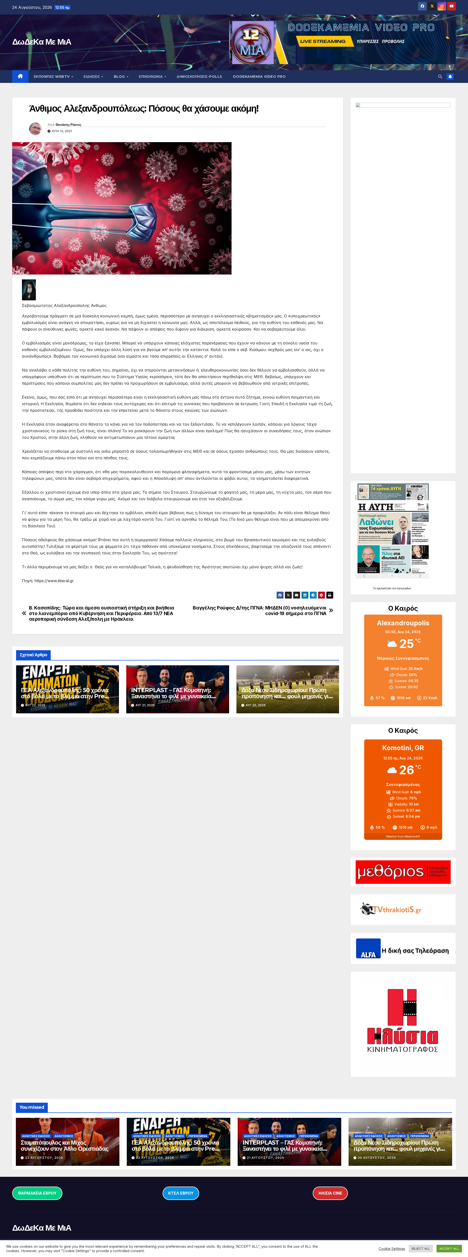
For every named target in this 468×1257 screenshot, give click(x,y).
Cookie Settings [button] (392, 1249)
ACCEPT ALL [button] (449, 1248)
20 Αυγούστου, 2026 (377, 1157)
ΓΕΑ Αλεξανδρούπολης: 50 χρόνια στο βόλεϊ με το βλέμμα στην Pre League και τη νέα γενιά (64, 696)
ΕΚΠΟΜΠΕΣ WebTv (52, 76)
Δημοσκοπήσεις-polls (199, 76)
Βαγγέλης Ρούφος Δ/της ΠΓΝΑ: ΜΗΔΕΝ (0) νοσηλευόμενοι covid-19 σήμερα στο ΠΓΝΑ (259, 610)
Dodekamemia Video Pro (259, 76)
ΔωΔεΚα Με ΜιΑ (41, 42)
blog (120, 76)
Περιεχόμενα (198, 1136)
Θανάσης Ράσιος (68, 124)
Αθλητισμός (64, 1136)
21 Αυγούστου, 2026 (265, 1157)
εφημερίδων (404, 588)
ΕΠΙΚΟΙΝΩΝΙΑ (151, 76)
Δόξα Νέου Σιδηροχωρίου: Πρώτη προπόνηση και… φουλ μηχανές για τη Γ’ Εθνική (286, 696)
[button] (440, 76)
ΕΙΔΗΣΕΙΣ (92, 76)
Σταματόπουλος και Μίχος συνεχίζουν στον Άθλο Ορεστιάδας (64, 1145)
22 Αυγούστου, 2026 (44, 1157)
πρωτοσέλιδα (384, 588)
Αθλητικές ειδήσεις (36, 1136)
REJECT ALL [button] (421, 1248)
